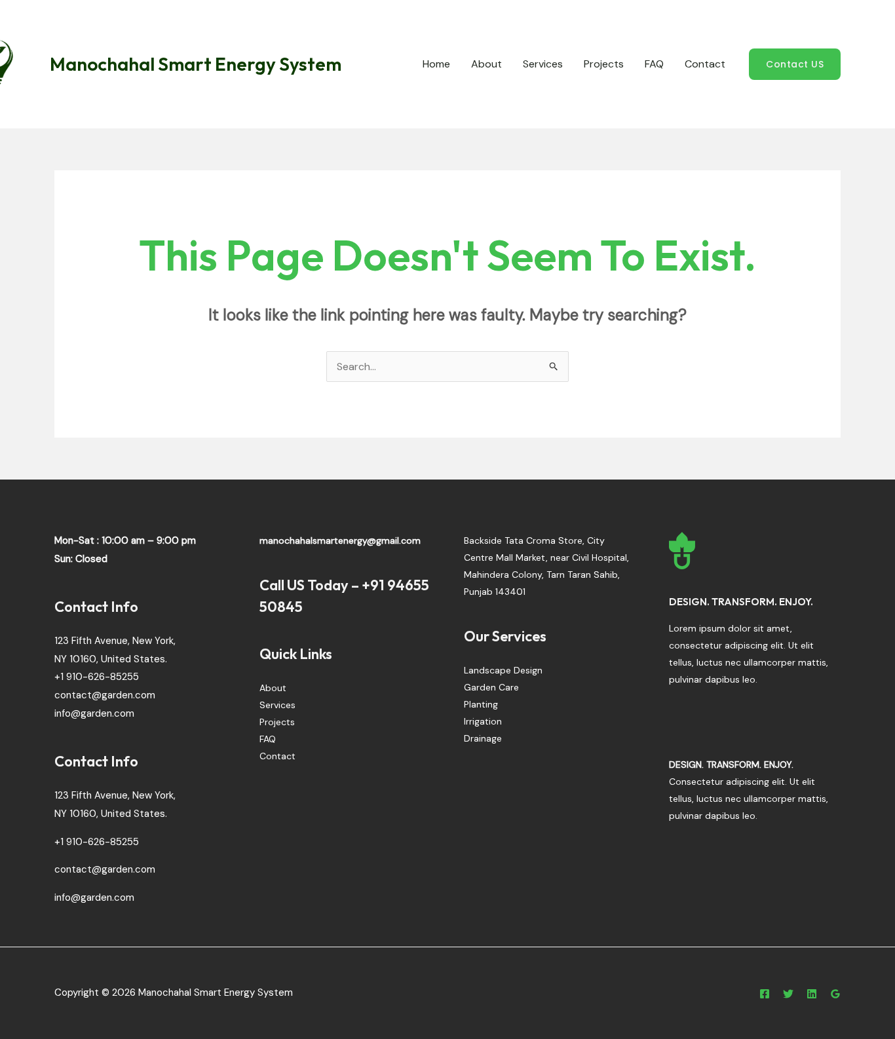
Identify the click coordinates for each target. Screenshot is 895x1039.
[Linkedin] (812, 994)
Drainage (483, 738)
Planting (481, 704)
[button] (795, 64)
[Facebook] (764, 994)
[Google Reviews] (835, 994)
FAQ (654, 64)
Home (436, 64)
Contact (705, 64)
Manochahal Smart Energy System (195, 63)
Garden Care (491, 687)
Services (543, 64)
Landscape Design (503, 670)
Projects (604, 64)
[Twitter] (788, 994)
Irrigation (483, 721)
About (486, 64)
